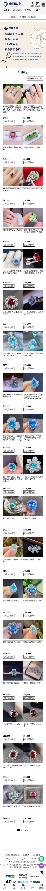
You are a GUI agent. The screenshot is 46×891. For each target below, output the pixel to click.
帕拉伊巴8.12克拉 (9, 518)
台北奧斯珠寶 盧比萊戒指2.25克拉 (12, 313)
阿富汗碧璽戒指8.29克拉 (12, 230)
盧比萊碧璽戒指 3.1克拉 (32, 765)
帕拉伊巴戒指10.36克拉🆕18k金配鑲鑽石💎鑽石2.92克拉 (32, 438)
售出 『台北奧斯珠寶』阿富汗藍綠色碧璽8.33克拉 (33, 231)
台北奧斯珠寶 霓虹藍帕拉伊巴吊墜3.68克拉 (12, 354)
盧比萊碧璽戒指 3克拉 (11, 724)
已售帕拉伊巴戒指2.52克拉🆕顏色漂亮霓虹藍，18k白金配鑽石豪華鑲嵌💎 (32, 398)
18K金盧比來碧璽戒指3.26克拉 (11, 190)
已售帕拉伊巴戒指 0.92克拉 (12, 560)
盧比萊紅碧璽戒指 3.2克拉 (32, 725)
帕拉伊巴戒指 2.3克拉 (11, 601)
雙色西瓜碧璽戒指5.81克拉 (12, 148)
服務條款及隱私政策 (12, 855)
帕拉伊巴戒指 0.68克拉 (32, 683)
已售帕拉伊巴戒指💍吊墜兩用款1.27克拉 (33, 478)
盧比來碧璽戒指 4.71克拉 (32, 807)
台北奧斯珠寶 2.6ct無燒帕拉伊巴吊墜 (33, 354)
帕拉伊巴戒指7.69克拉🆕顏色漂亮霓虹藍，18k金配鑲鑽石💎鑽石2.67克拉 (12, 438)
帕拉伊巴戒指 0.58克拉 (32, 642)
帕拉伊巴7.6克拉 (29, 518)
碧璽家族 (32, 17)
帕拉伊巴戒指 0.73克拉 (11, 683)
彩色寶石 (28, 10)
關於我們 (26, 855)
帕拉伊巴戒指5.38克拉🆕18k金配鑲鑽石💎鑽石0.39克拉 (12, 479)
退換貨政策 (36, 855)
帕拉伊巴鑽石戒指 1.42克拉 (32, 602)
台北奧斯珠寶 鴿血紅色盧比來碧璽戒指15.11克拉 (33, 272)
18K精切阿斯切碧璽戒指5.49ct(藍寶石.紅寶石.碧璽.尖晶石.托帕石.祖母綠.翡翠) (12, 109)
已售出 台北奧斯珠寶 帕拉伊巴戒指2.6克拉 (12, 272)
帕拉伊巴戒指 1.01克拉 (32, 559)
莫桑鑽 (7, 10)
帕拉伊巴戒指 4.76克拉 (11, 642)
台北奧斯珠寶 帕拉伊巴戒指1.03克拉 (33, 313)
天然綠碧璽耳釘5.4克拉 (32, 147)
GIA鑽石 (17, 10)
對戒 (38, 10)
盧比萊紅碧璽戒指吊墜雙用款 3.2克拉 (12, 766)
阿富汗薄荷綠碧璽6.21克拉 (32, 190)
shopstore (26, 867)
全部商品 (14, 17)
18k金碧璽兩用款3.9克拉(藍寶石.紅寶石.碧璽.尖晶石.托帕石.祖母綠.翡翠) (33, 108)
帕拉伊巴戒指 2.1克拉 (11, 807)
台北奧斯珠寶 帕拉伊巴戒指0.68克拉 (12, 396)
